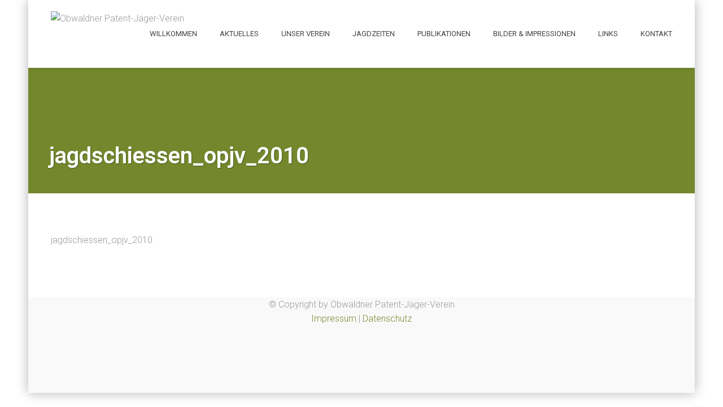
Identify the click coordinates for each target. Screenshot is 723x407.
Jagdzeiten (373, 33)
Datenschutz (387, 318)
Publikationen (444, 33)
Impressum (333, 318)
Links (608, 33)
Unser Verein (305, 33)
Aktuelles (239, 33)
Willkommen (173, 33)
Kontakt (656, 33)
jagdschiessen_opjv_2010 (102, 240)
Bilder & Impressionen (534, 33)
